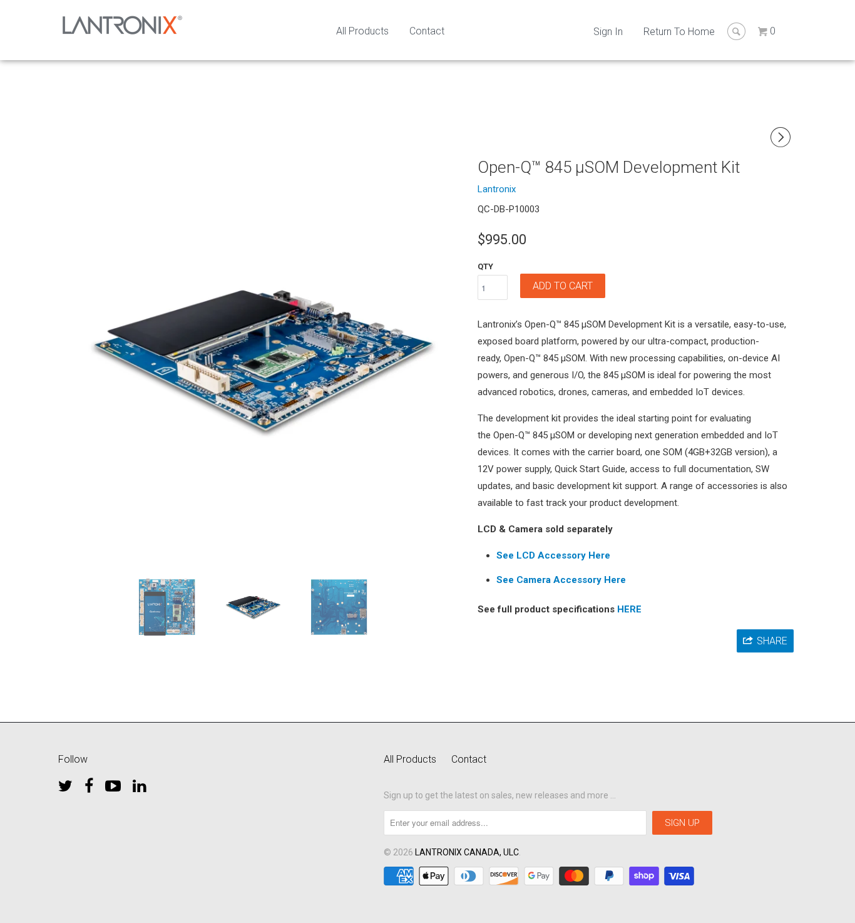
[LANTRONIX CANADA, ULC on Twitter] (65, 782)
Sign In (608, 32)
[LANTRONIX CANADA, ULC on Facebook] (88, 782)
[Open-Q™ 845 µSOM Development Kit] (263, 360)
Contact (426, 31)
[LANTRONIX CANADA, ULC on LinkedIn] (139, 782)
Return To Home (679, 32)
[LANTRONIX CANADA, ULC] (122, 25)
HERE (629, 609)
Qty (485, 266)
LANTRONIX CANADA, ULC (467, 852)
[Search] (736, 31)
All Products (362, 31)
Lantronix (497, 189)
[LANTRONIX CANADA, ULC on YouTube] (113, 782)
